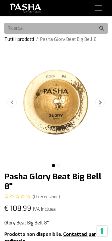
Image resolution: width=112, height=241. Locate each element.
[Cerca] (102, 28)
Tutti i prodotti (19, 39)
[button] (12, 102)
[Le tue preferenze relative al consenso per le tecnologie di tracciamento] (101, 231)
